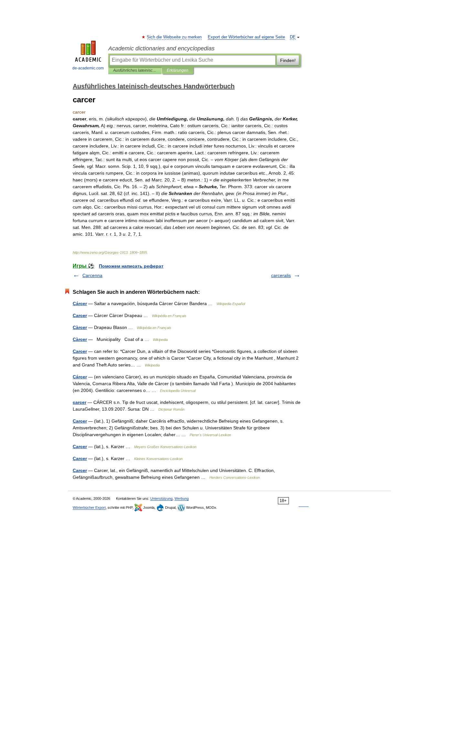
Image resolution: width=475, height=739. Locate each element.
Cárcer (80, 303)
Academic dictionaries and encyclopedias (161, 48)
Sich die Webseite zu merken (174, 37)
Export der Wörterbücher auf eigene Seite (246, 37)
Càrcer (80, 327)
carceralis (281, 275)
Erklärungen (177, 70)
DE (293, 37)
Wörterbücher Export (89, 507)
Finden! (288, 60)
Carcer (80, 315)
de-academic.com (88, 68)
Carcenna (92, 275)
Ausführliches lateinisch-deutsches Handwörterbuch (135, 70)
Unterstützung (161, 498)
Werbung (181, 498)
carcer (79, 402)
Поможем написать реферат (131, 266)
